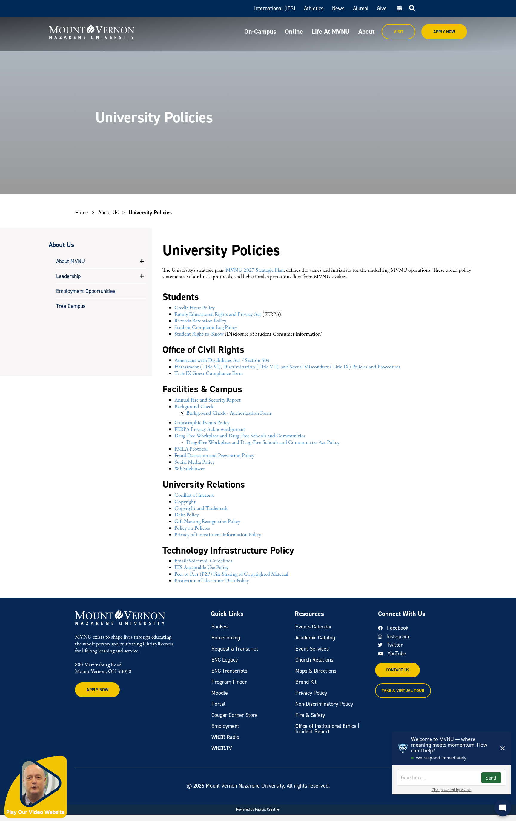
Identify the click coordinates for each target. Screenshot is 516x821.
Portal (218, 704)
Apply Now (444, 32)
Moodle (219, 693)
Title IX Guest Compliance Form (208, 373)
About (366, 31)
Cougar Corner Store (234, 715)
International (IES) (274, 8)
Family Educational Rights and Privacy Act (217, 314)
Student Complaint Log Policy (205, 327)
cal (398, 8)
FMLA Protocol (191, 449)
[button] (142, 261)
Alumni (360, 8)
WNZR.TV (221, 748)
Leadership (68, 276)
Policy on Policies (192, 528)
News (338, 8)
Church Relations (314, 659)
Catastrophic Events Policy (201, 423)
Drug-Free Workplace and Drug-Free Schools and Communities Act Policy (262, 442)
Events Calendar (313, 626)
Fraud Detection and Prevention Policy (214, 455)
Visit (398, 32)
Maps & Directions (315, 670)
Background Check (194, 406)
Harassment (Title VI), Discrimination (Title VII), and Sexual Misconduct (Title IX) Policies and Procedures (287, 367)
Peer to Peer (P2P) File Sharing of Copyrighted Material (231, 574)
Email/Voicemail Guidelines (203, 561)
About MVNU (70, 261)
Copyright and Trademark (201, 508)
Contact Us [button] (397, 670)
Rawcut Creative (267, 809)
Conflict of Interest (194, 495)
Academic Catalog (315, 637)
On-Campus (260, 31)
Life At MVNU (331, 31)
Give (382, 8)
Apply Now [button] (97, 690)
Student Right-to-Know (199, 334)
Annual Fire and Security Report (207, 400)
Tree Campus (70, 306)
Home (81, 212)
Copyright (185, 502)
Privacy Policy (311, 693)
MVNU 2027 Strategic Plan (255, 270)
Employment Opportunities (85, 291)
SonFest (220, 626)
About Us (108, 212)
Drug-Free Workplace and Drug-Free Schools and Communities (239, 436)
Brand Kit (306, 681)
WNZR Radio (225, 737)
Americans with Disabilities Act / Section (218, 360)
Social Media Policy (194, 462)
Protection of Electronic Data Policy (211, 581)
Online (294, 31)
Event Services (312, 648)
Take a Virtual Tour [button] (403, 691)
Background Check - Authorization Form (228, 413)
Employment (225, 726)
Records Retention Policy (200, 321)
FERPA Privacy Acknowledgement (209, 429)
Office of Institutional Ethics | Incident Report (327, 728)
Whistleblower (189, 469)
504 (266, 360)
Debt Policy (186, 515)
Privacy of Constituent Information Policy (217, 535)
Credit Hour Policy (194, 308)
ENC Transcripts (229, 670)
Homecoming (225, 637)
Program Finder (229, 681)
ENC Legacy (224, 659)
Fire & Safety (310, 715)
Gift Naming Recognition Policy (207, 521)
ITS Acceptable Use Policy (201, 567)
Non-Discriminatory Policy (324, 704)
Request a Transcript (234, 648)
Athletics (313, 8)
